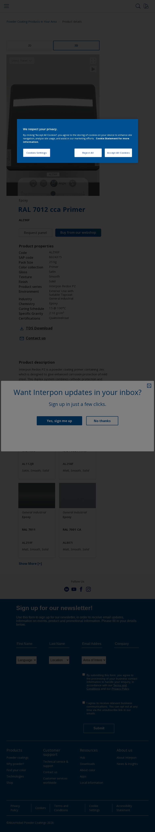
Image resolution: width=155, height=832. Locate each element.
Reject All (88, 152)
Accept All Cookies (118, 152)
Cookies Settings (36, 152)
